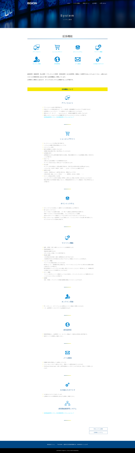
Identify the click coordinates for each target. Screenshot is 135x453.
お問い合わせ (103, 3)
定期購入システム (98, 432)
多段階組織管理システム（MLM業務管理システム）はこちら (58, 117)
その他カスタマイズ (98, 63)
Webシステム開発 (98, 428)
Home (68, 3)
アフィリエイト (37, 51)
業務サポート (86, 3)
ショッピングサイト (57, 51)
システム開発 (76, 3)
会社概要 (94, 3)
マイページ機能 (98, 51)
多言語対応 (57, 63)
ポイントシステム (77, 51)
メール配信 (78, 63)
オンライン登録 (37, 63)
